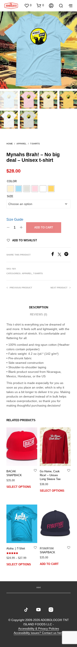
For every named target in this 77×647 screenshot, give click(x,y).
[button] (27, 5)
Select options (18, 486)
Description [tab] (38, 307)
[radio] (10, 188)
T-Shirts (35, 143)
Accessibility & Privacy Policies (38, 628)
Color (12, 181)
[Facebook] (54, 255)
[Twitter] (61, 255)
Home (9, 143)
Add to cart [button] (49, 564)
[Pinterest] (67, 255)
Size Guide (14, 219)
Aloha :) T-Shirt (15, 548)
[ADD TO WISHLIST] (35, 470)
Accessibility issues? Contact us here (39, 633)
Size (10, 196)
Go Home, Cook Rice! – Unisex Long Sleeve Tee (50, 475)
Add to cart (43, 227)
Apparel (21, 143)
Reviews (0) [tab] (38, 314)
